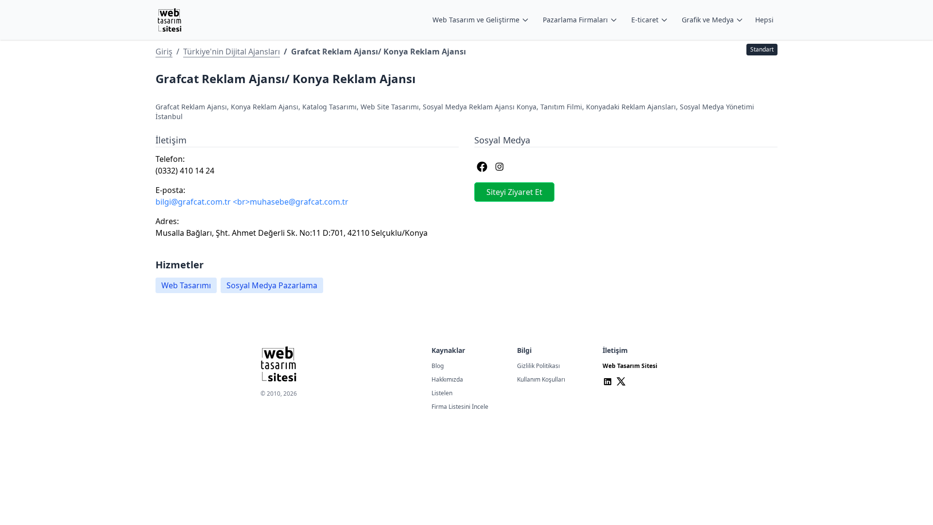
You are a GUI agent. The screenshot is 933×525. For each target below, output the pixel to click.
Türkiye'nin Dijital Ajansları (231, 51)
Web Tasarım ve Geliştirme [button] (475, 19)
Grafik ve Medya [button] (708, 19)
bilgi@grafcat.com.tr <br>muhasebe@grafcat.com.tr (252, 201)
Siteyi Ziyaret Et (514, 192)
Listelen (442, 393)
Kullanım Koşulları (541, 379)
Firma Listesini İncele (460, 406)
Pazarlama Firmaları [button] (575, 19)
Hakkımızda (447, 379)
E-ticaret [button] (644, 19)
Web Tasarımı (186, 285)
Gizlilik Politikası (538, 366)
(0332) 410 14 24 (185, 170)
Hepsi (764, 19)
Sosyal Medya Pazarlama (271, 285)
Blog (438, 366)
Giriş (164, 51)
